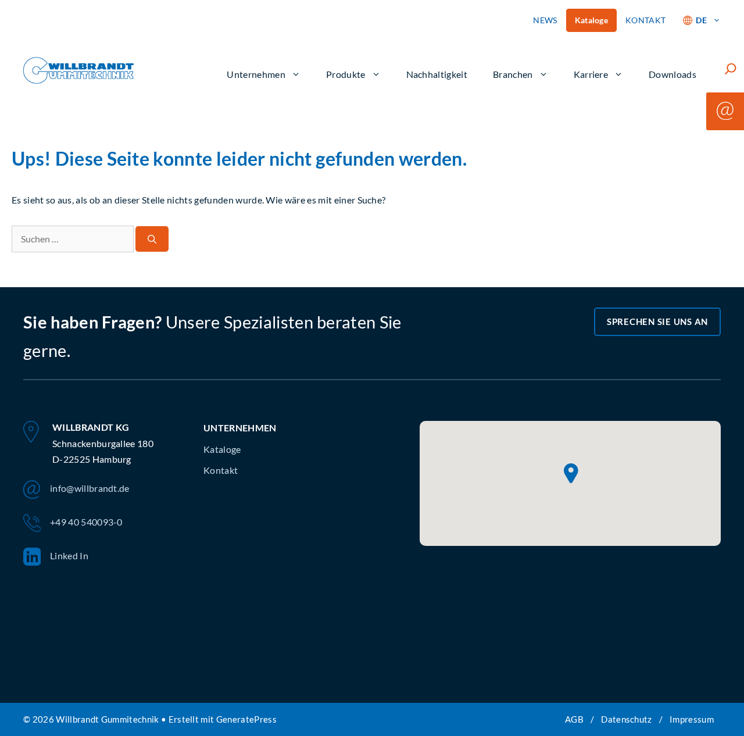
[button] (571, 473)
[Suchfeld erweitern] (730, 68)
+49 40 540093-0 (86, 521)
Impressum (692, 719)
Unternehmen (256, 74)
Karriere (591, 74)
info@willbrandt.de (90, 488)
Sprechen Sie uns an (657, 321)
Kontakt (220, 470)
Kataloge (592, 20)
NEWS (545, 20)
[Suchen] (152, 239)
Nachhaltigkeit (436, 74)
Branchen (513, 74)
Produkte (346, 74)
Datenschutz (626, 719)
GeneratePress (246, 719)
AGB (574, 719)
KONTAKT (645, 20)
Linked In (69, 555)
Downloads (672, 74)
